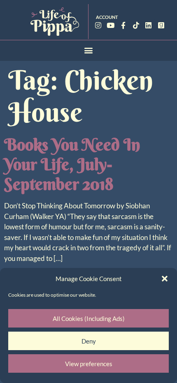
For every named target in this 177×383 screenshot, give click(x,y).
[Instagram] (98, 25)
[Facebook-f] (123, 25)
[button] (165, 279)
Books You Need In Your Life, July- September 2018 (72, 164)
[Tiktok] (136, 25)
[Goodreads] (161, 25)
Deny (89, 341)
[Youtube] (111, 25)
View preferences (88, 363)
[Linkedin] (148, 25)
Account (107, 17)
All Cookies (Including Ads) (89, 318)
